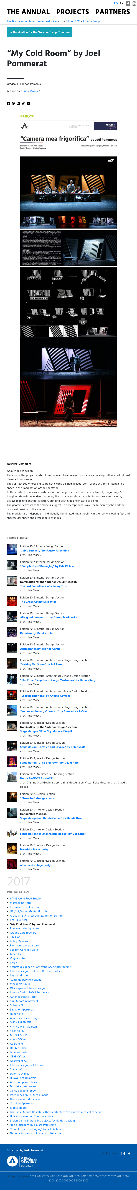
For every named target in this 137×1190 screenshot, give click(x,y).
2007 (58, 1180)
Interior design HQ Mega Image (29, 1095)
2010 (119, 1176)
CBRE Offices (18, 1056)
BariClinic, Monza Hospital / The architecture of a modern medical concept (56, 1112)
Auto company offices (23, 1082)
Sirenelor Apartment (22, 1009)
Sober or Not (18, 1005)
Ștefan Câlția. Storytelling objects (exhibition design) (42, 1120)
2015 (89, 1176)
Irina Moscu (31, 91)
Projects (72, 12)
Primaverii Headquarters (24, 928)
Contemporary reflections (25, 980)
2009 (126, 1176)
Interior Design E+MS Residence (29, 992)
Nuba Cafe (16, 1014)
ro (116, 3)
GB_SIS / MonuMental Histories (29, 911)
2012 (108, 1176)
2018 (71, 1176)
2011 (113, 1176)
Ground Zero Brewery (23, 933)
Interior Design (92, 21)
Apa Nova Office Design (24, 1018)
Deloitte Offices (19, 1074)
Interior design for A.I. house (27, 1065)
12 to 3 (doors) (18, 1108)
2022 (46, 1176)
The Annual (28, 12)
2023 (40, 1176)
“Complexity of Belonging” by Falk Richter (35, 1129)
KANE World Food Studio (25, 898)
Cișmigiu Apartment (22, 1103)
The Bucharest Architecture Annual (28, 21)
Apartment (16, 1044)
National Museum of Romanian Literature (35, 1133)
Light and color (19, 975)
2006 (65, 1180)
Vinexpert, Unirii (20, 984)
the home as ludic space (25, 1099)
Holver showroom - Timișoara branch (32, 1116)
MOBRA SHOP (18, 1035)
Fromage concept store (24, 945)
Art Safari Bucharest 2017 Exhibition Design (36, 916)
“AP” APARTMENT (20, 1022)
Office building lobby (23, 1091)
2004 (79, 1180)
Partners (112, 12)
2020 (59, 1176)
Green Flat (16, 954)
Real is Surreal (18, 920)
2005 (72, 1180)
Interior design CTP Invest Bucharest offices (36, 971)
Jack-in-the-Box (20, 1052)
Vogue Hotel (17, 958)
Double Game (18, 1048)
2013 (102, 1176)
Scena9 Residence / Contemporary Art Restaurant (40, 967)
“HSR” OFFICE (18, 1031)
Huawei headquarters (23, 1078)
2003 (85, 1180)
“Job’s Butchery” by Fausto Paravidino (33, 1125)
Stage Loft (16, 1069)
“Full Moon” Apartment (24, 1001)
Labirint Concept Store (24, 950)
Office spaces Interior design (27, 988)
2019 (65, 1176)
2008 (52, 1180)
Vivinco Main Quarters (23, 1027)
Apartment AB (18, 1061)
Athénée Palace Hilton (23, 997)
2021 (52, 1176)
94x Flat (15, 937)
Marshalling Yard (20, 903)
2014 (96, 1176)
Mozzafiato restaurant (23, 1086)
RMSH (13, 963)
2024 (33, 1176)
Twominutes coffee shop (25, 907)
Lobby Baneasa (19, 941)
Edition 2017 (73, 21)
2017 (77, 1176)
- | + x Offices (18, 1039)
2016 (83, 1176)
